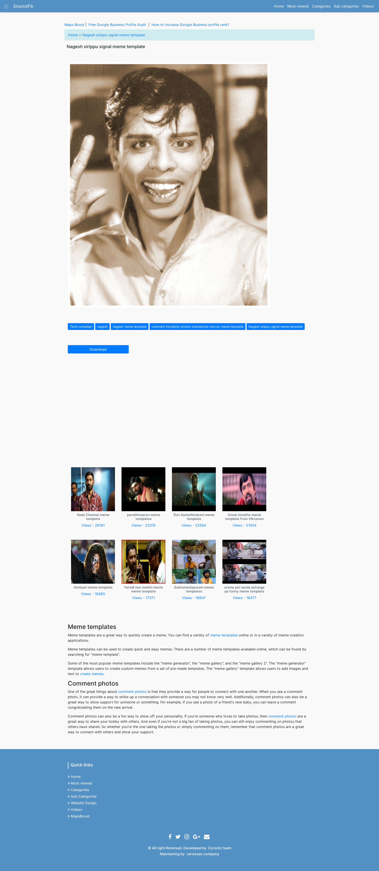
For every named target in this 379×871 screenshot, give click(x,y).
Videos (368, 6)
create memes (92, 674)
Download (98, 349)
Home (280, 6)
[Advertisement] (189, 389)
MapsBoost (80, 816)
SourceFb (23, 6)
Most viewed (298, 6)
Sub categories (346, 6)
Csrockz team (219, 848)
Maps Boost (74, 24)
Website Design (84, 803)
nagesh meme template (130, 326)
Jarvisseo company (202, 854)
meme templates (224, 635)
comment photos (132, 691)
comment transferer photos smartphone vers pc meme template (197, 326)
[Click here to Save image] (169, 184)
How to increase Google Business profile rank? (190, 24)
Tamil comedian (81, 326)
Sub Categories (84, 796)
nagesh (102, 326)
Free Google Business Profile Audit (117, 24)
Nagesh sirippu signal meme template (113, 35)
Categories (321, 6)
